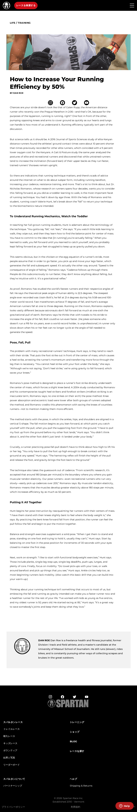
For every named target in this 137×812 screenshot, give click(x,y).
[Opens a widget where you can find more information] (124, 806)
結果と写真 (9, 757)
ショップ (75, 731)
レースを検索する (26, 5)
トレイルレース (11, 728)
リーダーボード (11, 764)
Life (12, 22)
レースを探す (77, 751)
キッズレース (10, 743)
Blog (73, 741)
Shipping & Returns (81, 785)
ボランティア (10, 750)
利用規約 (75, 806)
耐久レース (9, 736)
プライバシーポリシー (13, 806)
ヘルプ (73, 779)
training (24, 22)
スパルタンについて (14, 779)
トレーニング (77, 722)
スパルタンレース (13, 722)
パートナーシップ (12, 785)
